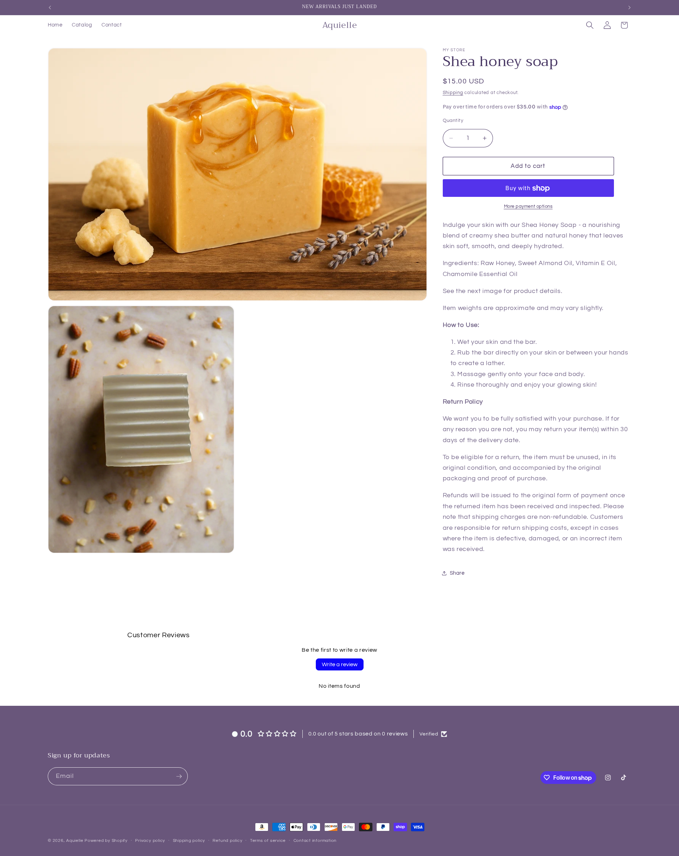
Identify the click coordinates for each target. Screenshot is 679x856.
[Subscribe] (178, 776)
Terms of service (268, 840)
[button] (589, 25)
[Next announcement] (629, 7)
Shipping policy (189, 840)
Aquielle (74, 840)
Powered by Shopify (106, 840)
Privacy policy (150, 840)
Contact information (315, 840)
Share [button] (457, 573)
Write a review (340, 664)
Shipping (453, 92)
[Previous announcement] (50, 7)
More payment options (528, 206)
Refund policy (227, 840)
